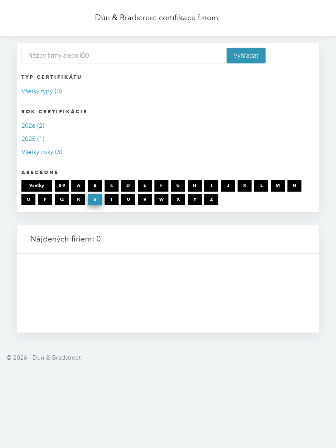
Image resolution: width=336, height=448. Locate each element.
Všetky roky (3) (41, 152)
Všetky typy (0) (41, 91)
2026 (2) (32, 126)
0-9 (62, 185)
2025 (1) (32, 139)
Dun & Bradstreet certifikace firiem (156, 17)
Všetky (36, 185)
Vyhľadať (246, 55)
